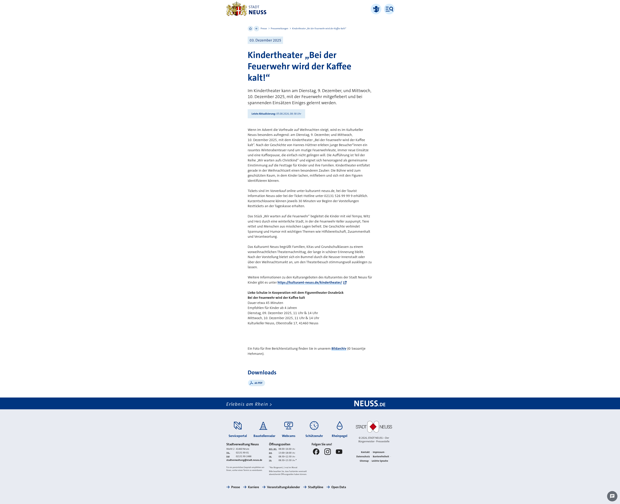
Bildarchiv (338, 348)
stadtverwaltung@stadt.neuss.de (244, 460)
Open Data (338, 487)
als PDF (258, 383)
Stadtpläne (315, 487)
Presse (264, 28)
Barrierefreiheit (381, 456)
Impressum (378, 452)
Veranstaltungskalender (283, 487)
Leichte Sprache (380, 460)
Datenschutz (363, 456)
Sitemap (364, 460)
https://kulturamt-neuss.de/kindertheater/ (310, 282)
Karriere (253, 487)
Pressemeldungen (279, 28)
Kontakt (365, 452)
